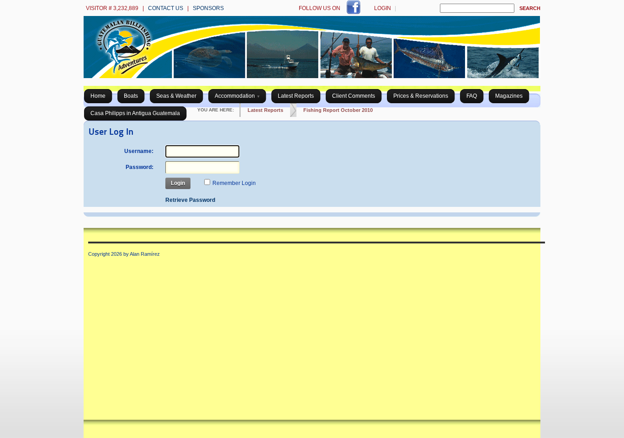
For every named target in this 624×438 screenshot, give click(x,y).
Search (529, 8)
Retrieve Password (190, 200)
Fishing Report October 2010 (338, 110)
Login (382, 8)
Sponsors (208, 8)
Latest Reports (265, 110)
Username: (138, 151)
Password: (139, 167)
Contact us (165, 8)
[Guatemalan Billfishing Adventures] (312, 76)
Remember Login (234, 183)
